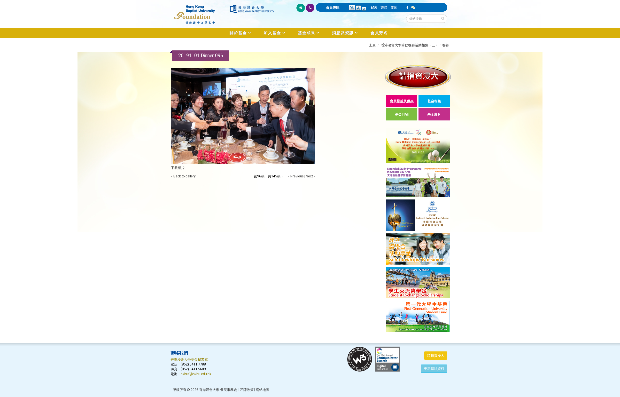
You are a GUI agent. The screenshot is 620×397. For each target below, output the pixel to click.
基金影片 (434, 114)
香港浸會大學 (209, 390)
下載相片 (178, 168)
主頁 (372, 45)
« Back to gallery (183, 176)
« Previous (296, 176)
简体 (393, 7)
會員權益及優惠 (402, 101)
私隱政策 (247, 390)
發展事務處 (228, 390)
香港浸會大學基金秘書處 (189, 359)
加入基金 (272, 33)
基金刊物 (402, 114)
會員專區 (333, 7)
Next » (310, 176)
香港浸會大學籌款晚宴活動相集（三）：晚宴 (415, 45)
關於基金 (238, 33)
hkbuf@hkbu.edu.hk (196, 374)
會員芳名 (379, 33)
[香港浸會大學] (252, 9)
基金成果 (306, 33)
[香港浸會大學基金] (200, 12)
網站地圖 (262, 390)
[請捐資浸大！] (418, 76)
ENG (374, 7)
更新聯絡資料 (434, 369)
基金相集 (434, 101)
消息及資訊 (343, 33)
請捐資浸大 (435, 355)
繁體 (383, 7)
